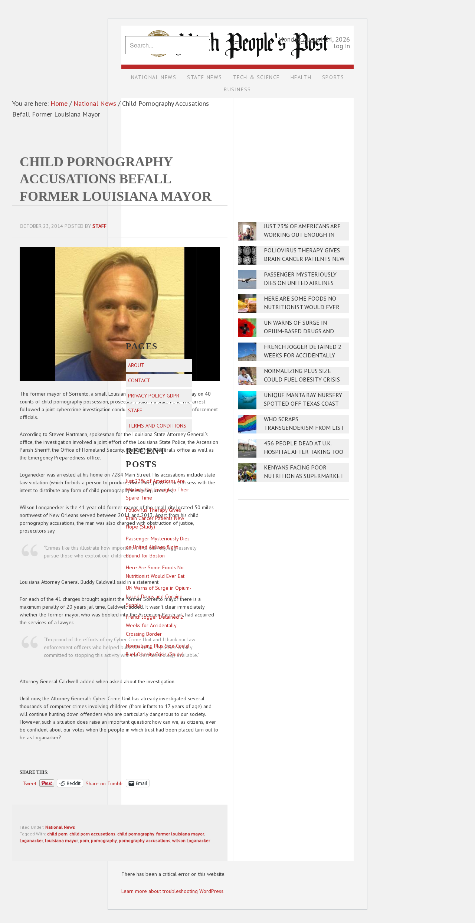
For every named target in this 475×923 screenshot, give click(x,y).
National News (60, 827)
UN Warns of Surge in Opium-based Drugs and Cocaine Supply (299, 331)
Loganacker (31, 840)
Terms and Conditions (157, 425)
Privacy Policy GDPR (153, 395)
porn (84, 840)
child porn (57, 834)
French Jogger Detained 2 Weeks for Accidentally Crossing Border (302, 355)
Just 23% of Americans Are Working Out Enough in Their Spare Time (302, 234)
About (136, 365)
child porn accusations (92, 834)
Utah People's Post (237, 25)
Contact (139, 380)
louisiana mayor (61, 840)
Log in (342, 46)
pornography (104, 840)
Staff (135, 410)
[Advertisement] (293, 148)
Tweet (29, 783)
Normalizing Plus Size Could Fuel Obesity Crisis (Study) (302, 379)
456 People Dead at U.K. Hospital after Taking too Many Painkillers (303, 451)
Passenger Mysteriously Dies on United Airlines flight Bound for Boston (302, 283)
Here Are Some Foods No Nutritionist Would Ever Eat (302, 307)
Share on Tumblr (104, 783)
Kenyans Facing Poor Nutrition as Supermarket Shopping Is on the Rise (303, 476)
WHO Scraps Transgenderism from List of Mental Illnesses (304, 427)
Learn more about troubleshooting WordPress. (173, 891)
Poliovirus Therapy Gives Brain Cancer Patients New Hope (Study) (304, 258)
